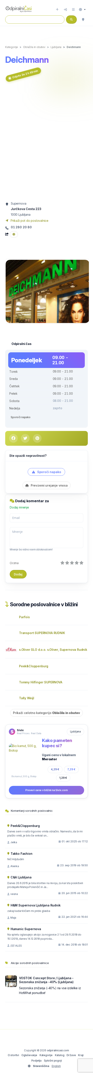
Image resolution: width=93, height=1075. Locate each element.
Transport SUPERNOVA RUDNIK (42, 633)
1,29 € (63, 777)
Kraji (80, 1055)
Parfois (24, 617)
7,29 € (71, 769)
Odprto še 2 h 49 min (25, 74)
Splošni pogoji (53, 1060)
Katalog (59, 1055)
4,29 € (55, 769)
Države (71, 1055)
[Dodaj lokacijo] (57, 9)
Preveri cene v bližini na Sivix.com (46, 790)
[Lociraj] (83, 19)
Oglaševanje (29, 1055)
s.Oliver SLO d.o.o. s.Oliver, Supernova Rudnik (53, 649)
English (56, 1066)
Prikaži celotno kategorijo (46, 713)
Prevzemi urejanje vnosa (49, 485)
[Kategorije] (73, 9)
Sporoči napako (20, 417)
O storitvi (13, 1055)
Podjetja (36, 1060)
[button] (82, 9)
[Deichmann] (48, 291)
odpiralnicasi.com (58, 1050)
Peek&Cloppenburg (33, 666)
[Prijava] (65, 9)
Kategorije (46, 1055)
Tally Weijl (26, 698)
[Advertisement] (46, 142)
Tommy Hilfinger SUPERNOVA (40, 682)
